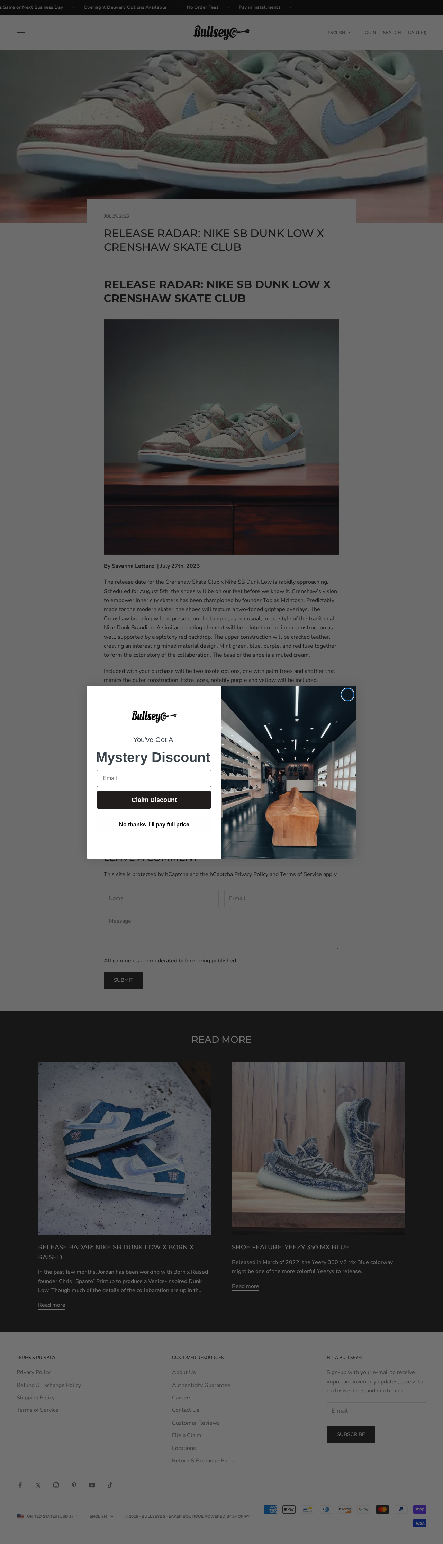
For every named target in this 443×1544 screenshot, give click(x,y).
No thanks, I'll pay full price (154, 825)
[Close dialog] (348, 694)
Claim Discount (154, 799)
